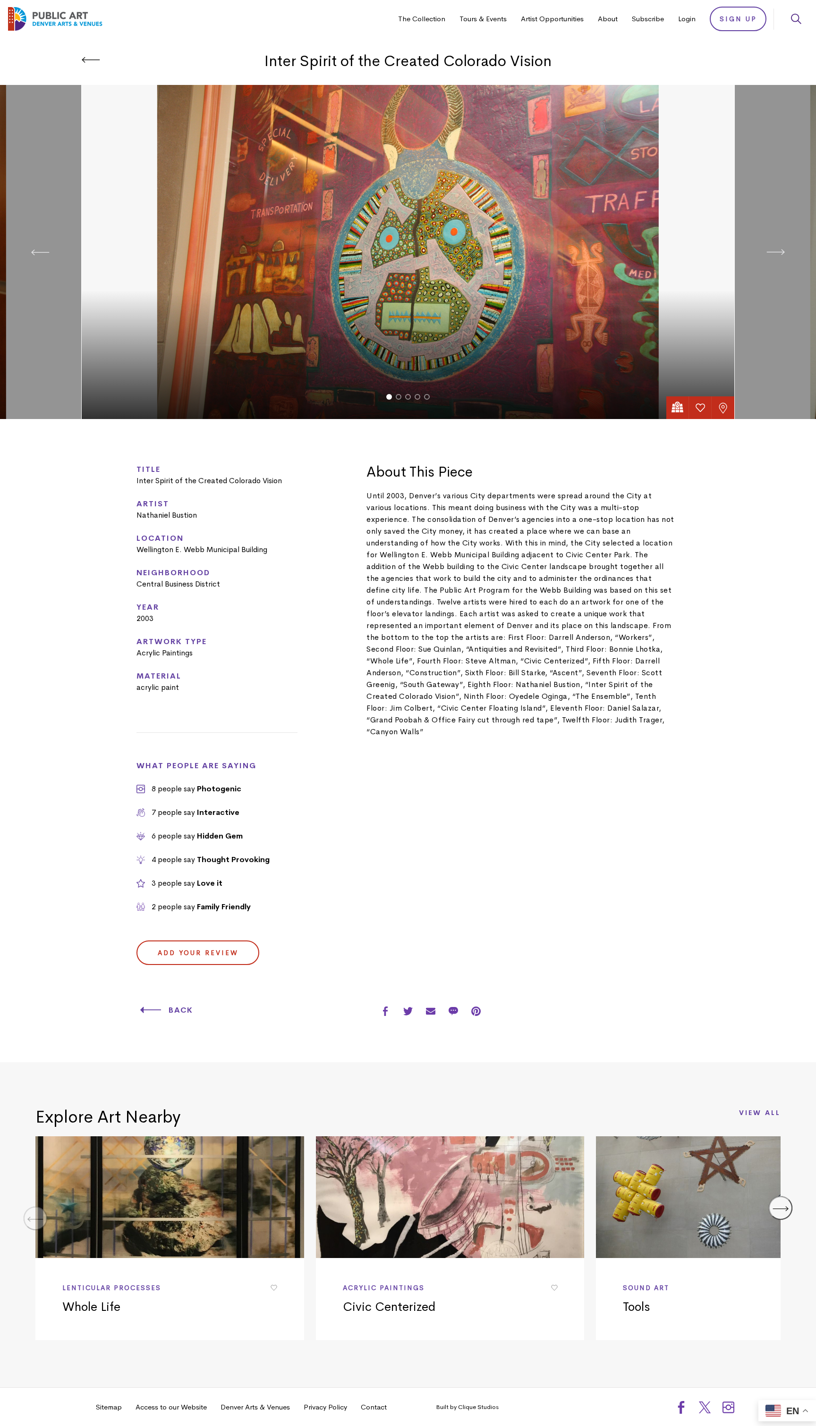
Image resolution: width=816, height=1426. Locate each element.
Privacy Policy (325, 1406)
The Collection (421, 18)
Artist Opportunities (552, 18)
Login (687, 18)
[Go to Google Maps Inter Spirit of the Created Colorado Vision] (677, 407)
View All (760, 1113)
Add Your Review (198, 952)
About (608, 18)
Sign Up (738, 19)
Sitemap (109, 1406)
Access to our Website (171, 1406)
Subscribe (648, 18)
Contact (374, 1406)
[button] (389, 397)
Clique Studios (478, 1407)
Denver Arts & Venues (255, 1406)
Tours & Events (483, 18)
